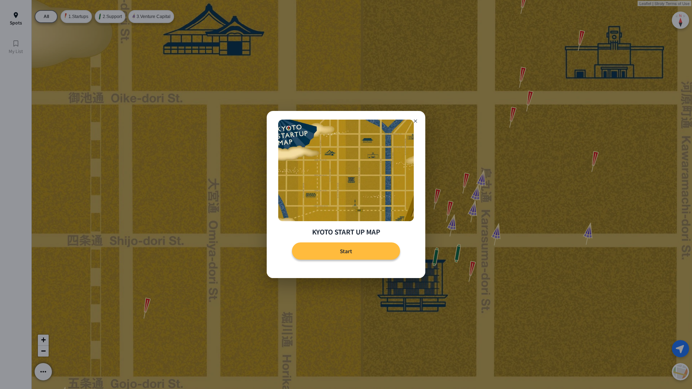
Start (346, 251)
